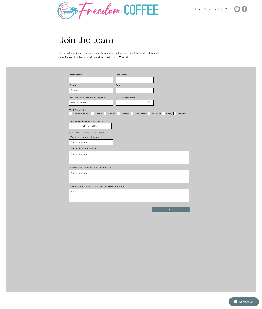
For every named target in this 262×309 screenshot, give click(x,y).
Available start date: (125, 97)
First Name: (75, 75)
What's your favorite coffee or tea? (86, 137)
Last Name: (121, 75)
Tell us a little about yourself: (83, 148)
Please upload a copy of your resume (87, 121)
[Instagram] (237, 9)
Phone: (73, 85)
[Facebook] (244, 9)
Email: (119, 85)
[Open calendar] (149, 102)
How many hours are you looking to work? (89, 97)
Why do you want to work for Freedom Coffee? (92, 167)
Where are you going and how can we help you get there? (97, 186)
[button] (217, 9)
